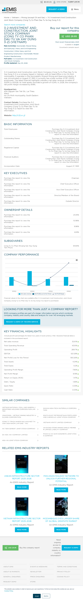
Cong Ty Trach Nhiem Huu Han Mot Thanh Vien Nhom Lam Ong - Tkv (18, 422)
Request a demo (71, 548)
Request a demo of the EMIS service (22, 322)
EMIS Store (61, 2)
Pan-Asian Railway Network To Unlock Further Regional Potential (61, 478)
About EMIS (8, 567)
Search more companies (14, 25)
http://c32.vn (17, 115)
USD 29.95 (71, 36)
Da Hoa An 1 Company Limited (15, 435)
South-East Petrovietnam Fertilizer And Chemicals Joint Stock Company (60, 416)
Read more (22, 487)
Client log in (74, 2)
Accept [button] (37, 596)
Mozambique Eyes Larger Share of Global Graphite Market (61, 520)
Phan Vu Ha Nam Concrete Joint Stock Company (60, 435)
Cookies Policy (8, 591)
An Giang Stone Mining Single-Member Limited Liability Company (59, 428)
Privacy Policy (63, 572)
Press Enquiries (37, 577)
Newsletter (35, 572)
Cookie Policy (63, 577)
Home (6, 17)
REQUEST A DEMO (57, 9)
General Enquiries (11, 577)
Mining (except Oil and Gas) (33, 17)
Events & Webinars (38, 567)
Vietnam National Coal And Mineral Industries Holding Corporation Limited (19, 409)
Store (33, 582)
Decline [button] (46, 596)
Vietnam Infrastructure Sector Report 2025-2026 (21, 520)
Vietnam (15, 17)
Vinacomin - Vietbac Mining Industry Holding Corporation (19, 416)
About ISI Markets (11, 572)
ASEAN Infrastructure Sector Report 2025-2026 (21, 477)
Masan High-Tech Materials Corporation (60, 409)
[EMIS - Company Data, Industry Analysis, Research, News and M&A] (9, 10)
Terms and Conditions (67, 567)
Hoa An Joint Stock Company (15, 440)
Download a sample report (69, 47)
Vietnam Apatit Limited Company (57, 422)
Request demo (9, 582)
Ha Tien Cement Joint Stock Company (18, 428)
